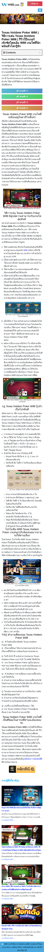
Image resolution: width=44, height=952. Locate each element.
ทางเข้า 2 (24, 96)
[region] (22, 19)
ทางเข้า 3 (24, 102)
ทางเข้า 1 (24, 91)
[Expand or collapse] (39, 52)
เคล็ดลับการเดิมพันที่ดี (33, 759)
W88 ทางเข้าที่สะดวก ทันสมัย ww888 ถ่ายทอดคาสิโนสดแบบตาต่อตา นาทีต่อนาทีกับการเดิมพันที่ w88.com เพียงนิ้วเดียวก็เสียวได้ (22, 947)
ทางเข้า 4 (24, 108)
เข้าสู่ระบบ (34, 4)
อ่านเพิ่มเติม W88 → (8, 820)
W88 (25, 250)
